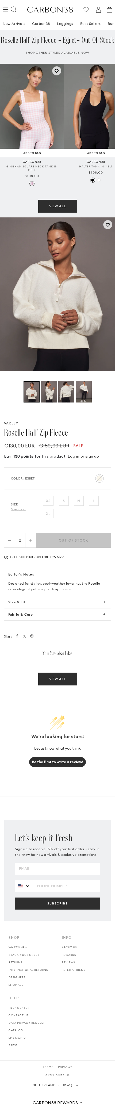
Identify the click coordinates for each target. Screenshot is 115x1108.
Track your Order (24, 955)
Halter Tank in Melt (96, 166)
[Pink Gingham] (32, 183)
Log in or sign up (83, 456)
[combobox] (24, 886)
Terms (48, 1066)
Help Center (19, 1008)
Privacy (65, 1066)
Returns (15, 962)
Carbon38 (41, 23)
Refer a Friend (74, 970)
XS (48, 501)
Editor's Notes (21, 574)
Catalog (16, 1030)
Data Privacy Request (27, 1023)
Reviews (68, 962)
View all (57, 206)
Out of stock (74, 540)
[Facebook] (17, 636)
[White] (99, 180)
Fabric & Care (20, 614)
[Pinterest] (31, 636)
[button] (57, 1102)
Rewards (69, 955)
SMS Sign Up (18, 1038)
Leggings (65, 23)
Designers (17, 977)
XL (48, 514)
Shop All (16, 985)
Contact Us (18, 1015)
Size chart (18, 509)
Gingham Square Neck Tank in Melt (31, 168)
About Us (69, 947)
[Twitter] (24, 636)
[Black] (92, 180)
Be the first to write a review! (57, 762)
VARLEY (11, 423)
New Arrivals (14, 23)
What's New (18, 947)
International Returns (28, 970)
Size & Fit (16, 602)
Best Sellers (90, 23)
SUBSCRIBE (57, 903)
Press (13, 1045)
